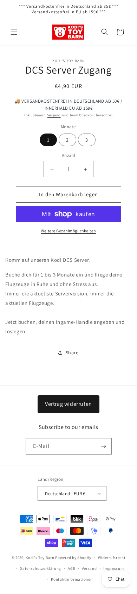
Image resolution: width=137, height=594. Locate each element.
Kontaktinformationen (71, 579)
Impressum (113, 568)
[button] (14, 32)
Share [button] (72, 352)
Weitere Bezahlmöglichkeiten (68, 230)
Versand (54, 115)
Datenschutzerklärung (40, 568)
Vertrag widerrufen (68, 404)
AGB (71, 568)
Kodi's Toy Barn (40, 557)
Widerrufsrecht (112, 557)
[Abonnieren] (103, 446)
